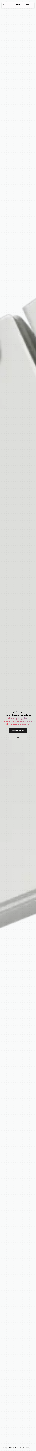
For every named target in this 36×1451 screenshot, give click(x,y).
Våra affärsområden (18, 730)
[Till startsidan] (18, 4)
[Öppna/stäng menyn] (4, 4)
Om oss (18, 738)
